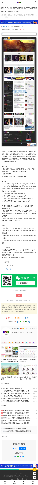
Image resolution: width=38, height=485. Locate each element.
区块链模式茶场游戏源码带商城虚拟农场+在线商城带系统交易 (16, 391)
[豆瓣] (26, 321)
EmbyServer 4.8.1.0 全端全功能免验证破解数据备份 (17, 410)
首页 (1, 15)
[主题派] (19, 4)
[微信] (18, 456)
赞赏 (19, 295)
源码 (5, 15)
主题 (17, 473)
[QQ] (15, 456)
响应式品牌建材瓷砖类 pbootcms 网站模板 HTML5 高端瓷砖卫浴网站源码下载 (17, 423)
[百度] (20, 456)
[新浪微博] (15, 322)
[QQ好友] (18, 322)
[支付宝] (23, 456)
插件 (21, 473)
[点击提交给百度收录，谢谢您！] (2, 30)
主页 (12, 343)
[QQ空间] (23, 321)
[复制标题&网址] (29, 322)
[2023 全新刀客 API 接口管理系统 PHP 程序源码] (28, 369)
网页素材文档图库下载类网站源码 (12, 388)
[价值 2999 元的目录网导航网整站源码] (28, 352)
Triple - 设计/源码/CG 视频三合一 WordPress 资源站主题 (16, 393)
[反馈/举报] (32, 318)
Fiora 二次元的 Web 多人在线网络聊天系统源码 (16, 398)
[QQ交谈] (34, 477)
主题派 (5, 26)
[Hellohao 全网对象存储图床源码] (10, 369)
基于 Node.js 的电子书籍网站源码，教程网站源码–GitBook (17, 418)
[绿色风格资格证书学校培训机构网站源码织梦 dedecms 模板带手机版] (10, 352)
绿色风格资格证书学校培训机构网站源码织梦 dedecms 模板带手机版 (9, 361)
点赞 (9, 318)
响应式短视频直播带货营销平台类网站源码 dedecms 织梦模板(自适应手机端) (17, 415)
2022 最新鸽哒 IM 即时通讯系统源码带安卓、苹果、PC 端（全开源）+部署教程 (17, 413)
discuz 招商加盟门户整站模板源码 (15, 428)
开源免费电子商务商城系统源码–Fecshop (14, 396)
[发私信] (33, 343)
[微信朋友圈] (21, 322)
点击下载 (8, 269)
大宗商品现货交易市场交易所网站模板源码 (15, 401)
